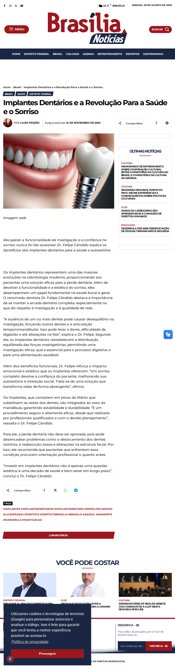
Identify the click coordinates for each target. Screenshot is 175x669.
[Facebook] (4, 5)
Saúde (21, 94)
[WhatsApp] (65, 490)
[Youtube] (21, 5)
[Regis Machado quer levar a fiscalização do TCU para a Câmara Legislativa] (87, 585)
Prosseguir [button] (47, 653)
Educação (128, 225)
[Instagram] (10, 5)
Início (6, 87)
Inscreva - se (159, 646)
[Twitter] (16, 5)
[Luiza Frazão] (8, 122)
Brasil (17, 87)
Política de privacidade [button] (30, 642)
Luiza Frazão (29, 122)
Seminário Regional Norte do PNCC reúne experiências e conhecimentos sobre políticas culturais (143, 194)
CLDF (124, 207)
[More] (167, 123)
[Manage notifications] (10, 659)
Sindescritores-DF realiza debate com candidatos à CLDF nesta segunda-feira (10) (142, 606)
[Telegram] (75, 490)
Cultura (126, 163)
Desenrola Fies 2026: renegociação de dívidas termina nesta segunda (145, 230)
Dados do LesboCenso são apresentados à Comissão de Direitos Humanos (141, 213)
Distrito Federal (40, 94)
